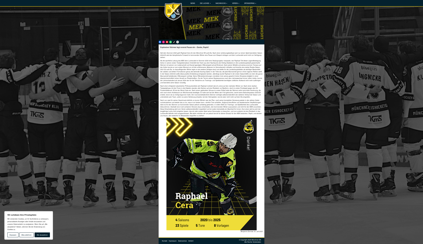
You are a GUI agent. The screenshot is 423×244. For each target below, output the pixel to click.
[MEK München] (173, 11)
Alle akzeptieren (42, 235)
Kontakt (164, 241)
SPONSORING (249, 3)
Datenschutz (182, 241)
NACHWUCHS (221, 3)
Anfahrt (190, 241)
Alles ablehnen (26, 235)
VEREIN (235, 3)
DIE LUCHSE (205, 3)
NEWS (192, 3)
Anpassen (12, 235)
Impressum (173, 241)
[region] (28, 225)
